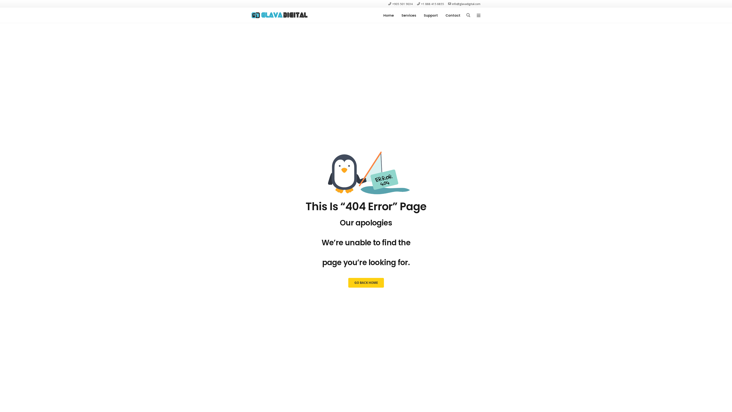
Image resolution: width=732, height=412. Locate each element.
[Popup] (478, 15)
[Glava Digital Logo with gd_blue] (280, 15)
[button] (468, 15)
